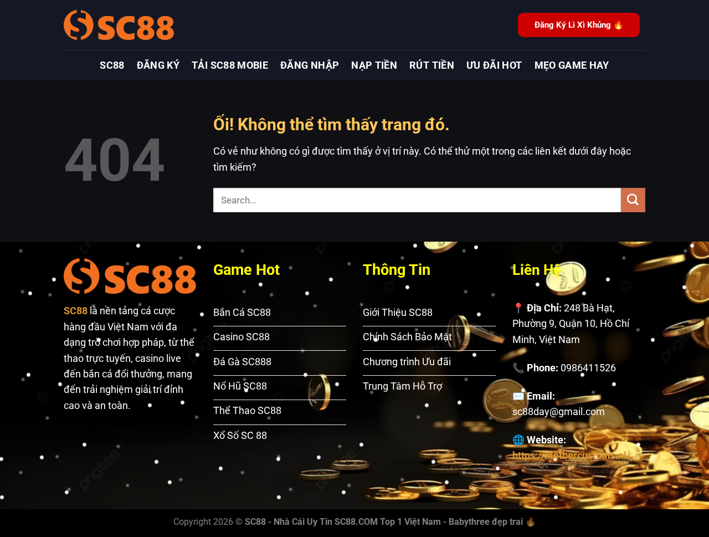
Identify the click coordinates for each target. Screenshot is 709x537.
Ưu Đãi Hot (494, 65)
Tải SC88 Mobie (230, 65)
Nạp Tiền (374, 65)
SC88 (112, 65)
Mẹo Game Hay (572, 65)
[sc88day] (119, 24)
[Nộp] (633, 200)
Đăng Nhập (309, 65)
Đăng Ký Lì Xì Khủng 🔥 (579, 25)
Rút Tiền (431, 65)
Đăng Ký (158, 65)
